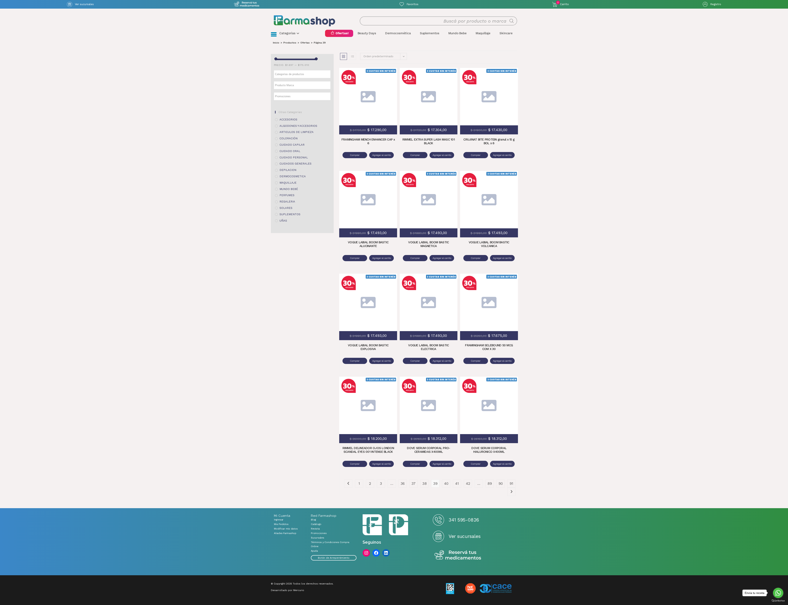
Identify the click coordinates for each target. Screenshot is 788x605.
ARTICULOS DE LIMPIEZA (296, 132)
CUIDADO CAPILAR (292, 144)
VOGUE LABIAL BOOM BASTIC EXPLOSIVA (368, 347)
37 (413, 483)
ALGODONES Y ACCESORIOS (298, 125)
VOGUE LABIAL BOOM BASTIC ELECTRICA (428, 347)
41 (457, 483)
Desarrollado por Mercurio (287, 590)
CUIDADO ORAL (289, 151)
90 (500, 483)
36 (403, 483)
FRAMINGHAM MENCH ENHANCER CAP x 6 (368, 141)
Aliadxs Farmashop (285, 533)
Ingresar (278, 519)
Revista (315, 528)
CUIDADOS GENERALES (295, 163)
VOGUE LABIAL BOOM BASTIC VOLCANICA (489, 244)
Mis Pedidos (281, 524)
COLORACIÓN (288, 138)
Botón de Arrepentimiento (333, 557)
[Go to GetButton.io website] (778, 600)
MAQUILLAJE (288, 182)
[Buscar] (511, 21)
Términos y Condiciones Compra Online (330, 544)
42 (468, 483)
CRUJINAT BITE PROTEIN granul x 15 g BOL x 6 (488, 141)
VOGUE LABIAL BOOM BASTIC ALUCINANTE (368, 244)
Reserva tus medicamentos (458, 555)
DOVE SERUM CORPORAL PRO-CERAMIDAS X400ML (428, 450)
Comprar (355, 155)
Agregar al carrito (387, 90)
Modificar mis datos (286, 528)
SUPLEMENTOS (289, 214)
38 (424, 483)
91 (511, 483)
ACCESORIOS (288, 119)
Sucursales (317, 537)
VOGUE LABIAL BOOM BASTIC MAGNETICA (428, 244)
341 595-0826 (464, 520)
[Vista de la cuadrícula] (343, 56)
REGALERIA (287, 201)
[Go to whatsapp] (778, 593)
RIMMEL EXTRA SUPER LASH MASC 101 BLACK (428, 141)
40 (446, 483)
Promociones (318, 533)
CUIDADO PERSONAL (293, 157)
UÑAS (283, 220)
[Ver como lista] (352, 56)
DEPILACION (287, 170)
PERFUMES (286, 195)
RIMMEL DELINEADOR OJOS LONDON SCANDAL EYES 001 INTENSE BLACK (368, 450)
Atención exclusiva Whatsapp (247, 4)
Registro (715, 4)
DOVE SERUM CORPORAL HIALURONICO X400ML (488, 450)
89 (489, 483)
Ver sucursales (84, 4)
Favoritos (412, 4)
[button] (387, 78)
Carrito (563, 3)
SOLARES (285, 207)
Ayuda (314, 550)
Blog (313, 519)
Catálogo (316, 524)
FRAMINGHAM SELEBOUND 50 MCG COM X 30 (489, 347)
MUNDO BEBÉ (288, 189)
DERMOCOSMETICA (292, 176)
